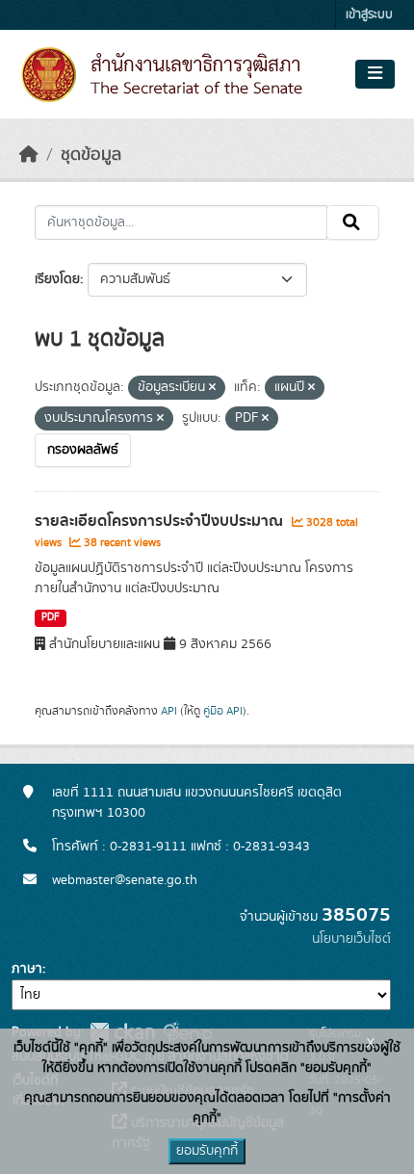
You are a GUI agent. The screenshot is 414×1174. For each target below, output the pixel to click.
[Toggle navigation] (375, 74)
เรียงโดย (57, 279)
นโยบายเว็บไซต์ (351, 939)
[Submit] (352, 222)
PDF (50, 617)
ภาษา (27, 968)
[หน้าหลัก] (29, 155)
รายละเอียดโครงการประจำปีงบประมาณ (161, 521)
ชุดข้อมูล (91, 155)
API (169, 710)
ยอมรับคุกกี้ (207, 1151)
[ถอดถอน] (212, 388)
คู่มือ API (223, 710)
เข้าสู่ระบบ (369, 15)
